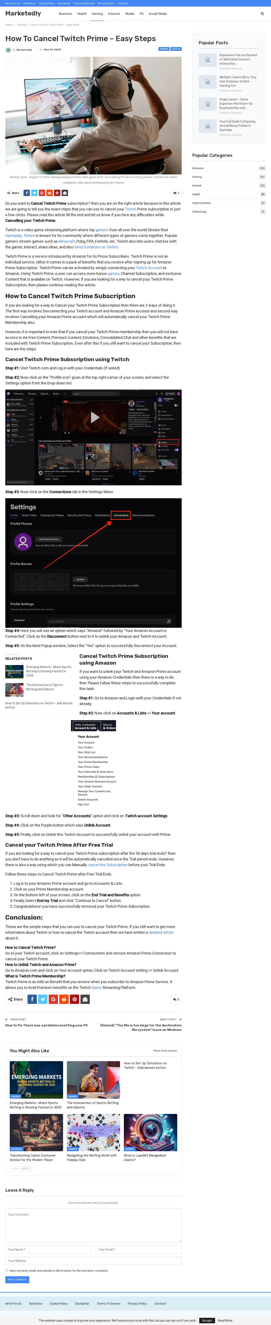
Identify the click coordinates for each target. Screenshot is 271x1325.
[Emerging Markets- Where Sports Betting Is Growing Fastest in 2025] (14, 672)
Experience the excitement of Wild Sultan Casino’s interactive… (238, 59)
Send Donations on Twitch (96, 247)
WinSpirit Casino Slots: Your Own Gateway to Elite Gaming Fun (238, 81)
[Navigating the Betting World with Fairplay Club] (93, 1132)
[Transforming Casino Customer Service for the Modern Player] (36, 1132)
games (113, 273)
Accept (207, 1320)
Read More (225, 1320)
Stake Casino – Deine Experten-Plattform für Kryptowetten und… (236, 104)
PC (142, 14)
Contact (123, 3)
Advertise (29, 3)
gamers (101, 230)
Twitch (176, 49)
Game (97, 987)
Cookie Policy (46, 3)
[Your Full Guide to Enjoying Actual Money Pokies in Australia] (208, 126)
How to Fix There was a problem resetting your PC (46, 1025)
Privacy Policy (106, 3)
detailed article (161, 932)
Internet (114, 14)
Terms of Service (84, 3)
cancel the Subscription (108, 865)
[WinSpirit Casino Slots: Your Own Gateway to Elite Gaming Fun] (208, 82)
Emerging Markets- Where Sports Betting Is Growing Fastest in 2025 (48, 671)
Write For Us (12, 3)
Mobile (129, 14)
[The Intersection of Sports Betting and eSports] (14, 690)
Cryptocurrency (201, 203)
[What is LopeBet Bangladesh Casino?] (150, 1132)
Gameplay (13, 235)
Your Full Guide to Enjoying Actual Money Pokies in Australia (237, 126)
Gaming (97, 14)
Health (82, 14)
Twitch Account (149, 268)
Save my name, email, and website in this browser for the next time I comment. (59, 1270)
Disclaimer (64, 3)
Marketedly (23, 13)
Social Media (158, 14)
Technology (199, 211)
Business (65, 14)
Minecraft (67, 241)
